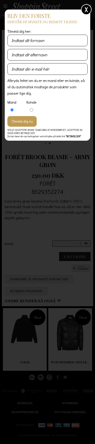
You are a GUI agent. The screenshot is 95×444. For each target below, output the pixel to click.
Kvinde (31, 102)
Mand (11, 102)
